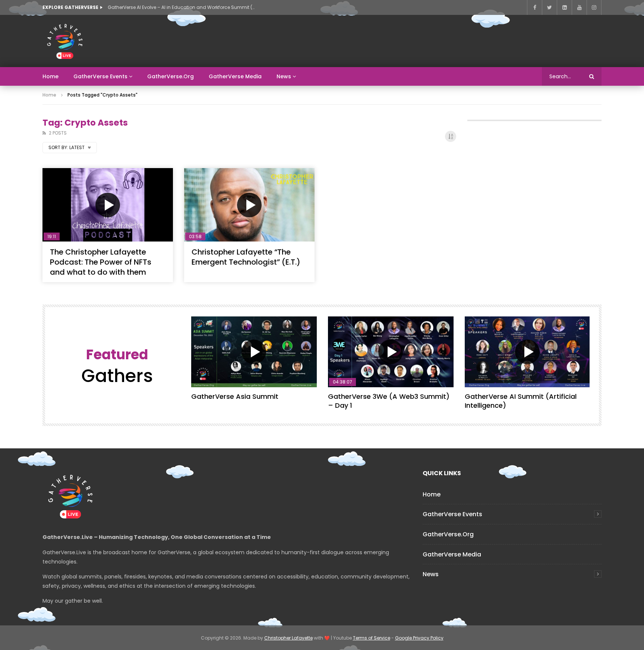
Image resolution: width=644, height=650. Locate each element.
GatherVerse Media (235, 76)
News (284, 76)
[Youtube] (579, 7)
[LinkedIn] (564, 7)
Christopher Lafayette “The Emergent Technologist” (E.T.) (246, 257)
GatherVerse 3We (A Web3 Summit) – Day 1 (388, 401)
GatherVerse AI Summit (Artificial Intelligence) (521, 401)
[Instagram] (594, 7)
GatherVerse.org (170, 76)
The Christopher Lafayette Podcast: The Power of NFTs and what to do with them (100, 262)
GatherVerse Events (100, 76)
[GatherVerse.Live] (64, 41)
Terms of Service (371, 638)
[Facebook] (534, 7)
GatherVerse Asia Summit (234, 396)
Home (50, 76)
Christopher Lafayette (288, 638)
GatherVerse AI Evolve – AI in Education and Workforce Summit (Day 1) (182, 7)
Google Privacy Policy (419, 638)
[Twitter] (549, 7)
